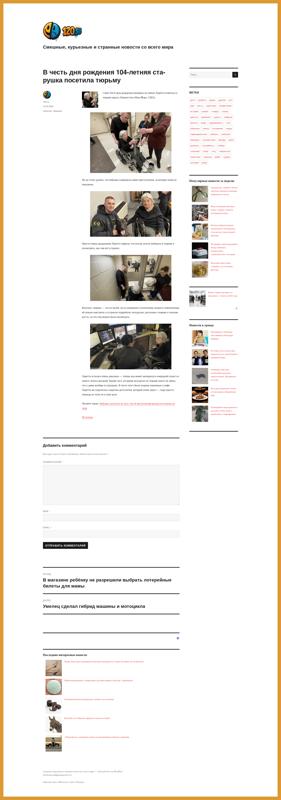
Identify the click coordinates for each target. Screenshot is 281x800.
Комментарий (53, 461)
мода (203, 122)
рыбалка (194, 145)
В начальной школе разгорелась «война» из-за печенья (89, 699)
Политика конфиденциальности (57, 774)
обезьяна (194, 128)
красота (194, 117)
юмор (204, 162)
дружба (222, 99)
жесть (200, 105)
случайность (208, 145)
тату (214, 151)
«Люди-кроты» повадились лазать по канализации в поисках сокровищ (96, 736)
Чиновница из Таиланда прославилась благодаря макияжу (222, 335)
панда (229, 128)
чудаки (226, 156)
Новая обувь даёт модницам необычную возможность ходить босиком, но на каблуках (104, 661)
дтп (230, 99)
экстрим (194, 162)
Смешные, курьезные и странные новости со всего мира (108, 46)
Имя (46, 511)
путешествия (209, 139)
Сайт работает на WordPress (110, 771)
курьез (217, 117)
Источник (87, 417)
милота (194, 122)
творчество (224, 151)
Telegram (80, 781)
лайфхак (228, 117)
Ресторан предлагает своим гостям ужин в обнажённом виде (223, 392)
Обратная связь (50, 781)
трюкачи (208, 156)
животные (211, 105)
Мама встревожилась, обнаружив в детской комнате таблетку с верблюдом (98, 680)
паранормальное (198, 134)
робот (231, 139)
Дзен (72, 781)
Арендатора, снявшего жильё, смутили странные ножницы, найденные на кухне (224, 191)
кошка (225, 111)
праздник (57, 110)
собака (221, 145)
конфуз (215, 111)
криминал (206, 117)
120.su (46, 101)
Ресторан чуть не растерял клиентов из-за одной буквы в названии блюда (224, 354)
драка (212, 99)
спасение (195, 151)
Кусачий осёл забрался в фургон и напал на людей (87, 718)
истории (194, 111)
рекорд (222, 139)
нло (228, 122)
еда (192, 105)
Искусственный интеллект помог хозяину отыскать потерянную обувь (223, 210)
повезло (214, 134)
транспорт (195, 156)
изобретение (225, 105)
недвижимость (216, 122)
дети (192, 99)
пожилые (47, 110)
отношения (217, 128)
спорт (205, 151)
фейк (217, 156)
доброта (202, 99)
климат (204, 111)
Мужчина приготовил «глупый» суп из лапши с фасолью (222, 266)
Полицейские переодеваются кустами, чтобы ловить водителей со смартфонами (224, 411)
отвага (206, 128)
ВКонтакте (63, 781)
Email (47, 527)
